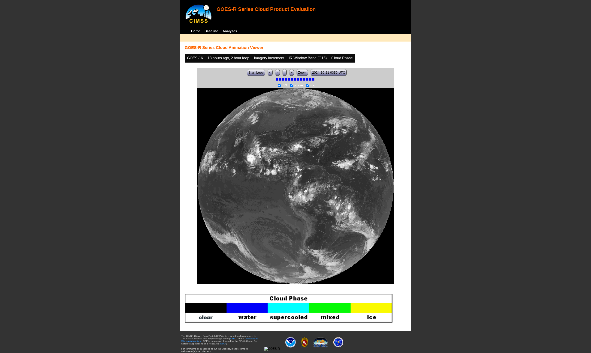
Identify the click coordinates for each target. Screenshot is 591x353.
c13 (284, 85)
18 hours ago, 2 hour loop (228, 58)
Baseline (211, 31)
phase (298, 85)
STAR (223, 343)
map (313, 85)
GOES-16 (195, 58)
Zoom (302, 72)
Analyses (230, 31)
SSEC (233, 338)
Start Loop (256, 72)
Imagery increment (269, 58)
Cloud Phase (342, 58)
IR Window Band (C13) (308, 58)
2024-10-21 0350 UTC (328, 72)
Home (195, 31)
